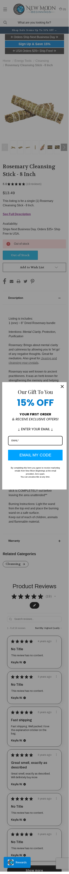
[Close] (62, 386)
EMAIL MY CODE (35, 455)
